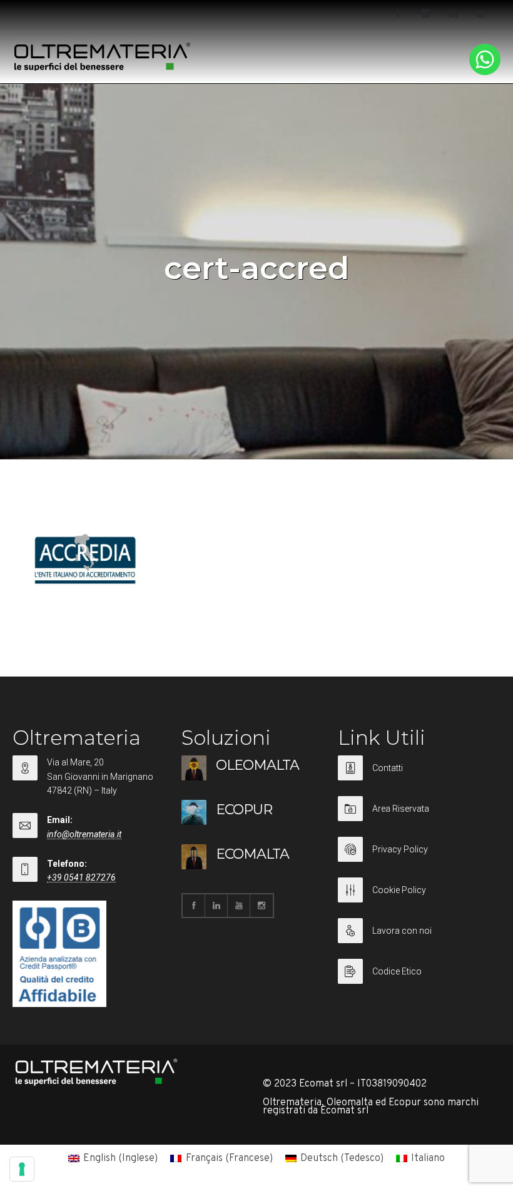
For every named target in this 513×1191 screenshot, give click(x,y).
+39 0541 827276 (81, 877)
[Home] (103, 68)
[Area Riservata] (416, 816)
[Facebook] (398, 14)
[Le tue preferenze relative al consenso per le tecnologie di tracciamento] (22, 1169)
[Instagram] (425, 14)
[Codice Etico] (416, 971)
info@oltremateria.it (84, 834)
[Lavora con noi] (416, 938)
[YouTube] (480, 14)
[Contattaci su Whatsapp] (484, 72)
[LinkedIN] (453, 14)
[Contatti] (416, 775)
